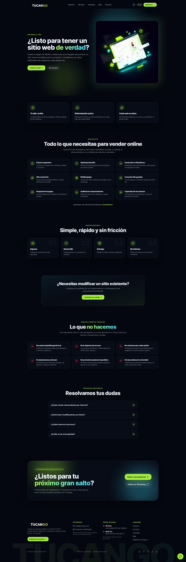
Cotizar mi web (35, 68)
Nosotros (71, 5)
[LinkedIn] (148, 551)
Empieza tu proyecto (36, 539)
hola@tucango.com (82, 526)
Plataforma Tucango (140, 540)
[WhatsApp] (156, 551)
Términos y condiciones (84, 551)
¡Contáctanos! (107, 204)
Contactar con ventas (92, 297)
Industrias (91, 5)
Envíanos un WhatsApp (83, 529)
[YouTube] (152, 551)
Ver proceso (53, 68)
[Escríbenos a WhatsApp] (180, 556)
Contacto (108, 5)
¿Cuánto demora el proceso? (92, 424)
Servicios (81, 5)
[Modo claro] (134, 4)
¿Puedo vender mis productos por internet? (92, 405)
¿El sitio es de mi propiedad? (92, 434)
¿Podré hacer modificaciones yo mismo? (92, 415)
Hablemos (149, 5)
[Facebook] (144, 551)
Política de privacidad (100, 551)
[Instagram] (139, 551)
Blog (100, 5)
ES (140, 4)
